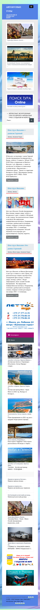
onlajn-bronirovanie (11, 597)
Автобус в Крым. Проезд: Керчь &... (19, 387)
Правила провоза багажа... (17, 479)
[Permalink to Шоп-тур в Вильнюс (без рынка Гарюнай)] (20, 262)
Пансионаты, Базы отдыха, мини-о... (20, 415)
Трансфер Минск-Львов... (16, 517)
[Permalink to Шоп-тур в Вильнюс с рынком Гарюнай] (20, 147)
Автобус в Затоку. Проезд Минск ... (20, 360)
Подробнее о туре (12, 180)
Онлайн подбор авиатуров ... (16, 106)
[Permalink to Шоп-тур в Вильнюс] (20, 202)
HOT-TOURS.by (23, 597)
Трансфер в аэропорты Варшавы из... (19, 544)
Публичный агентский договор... (19, 495)
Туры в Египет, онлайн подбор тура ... (19, 89)
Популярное (14, 335)
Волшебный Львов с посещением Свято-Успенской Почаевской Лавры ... (19, 64)
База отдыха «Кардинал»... (17, 440)
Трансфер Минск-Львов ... (15, 40)
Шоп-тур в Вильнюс (16, 188)
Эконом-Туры (17, 137)
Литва (10, 137)
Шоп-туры (16, 252)
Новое (13, 340)
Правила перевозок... (15, 486)
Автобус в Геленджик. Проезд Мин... (18, 464)
